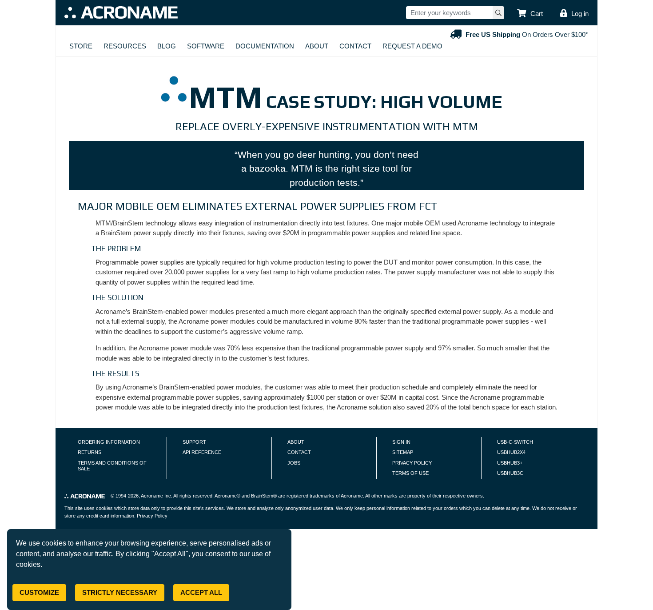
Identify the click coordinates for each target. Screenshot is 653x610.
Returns (89, 452)
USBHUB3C (510, 473)
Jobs (293, 463)
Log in (580, 13)
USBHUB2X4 (511, 452)
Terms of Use (410, 473)
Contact (355, 46)
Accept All (201, 592)
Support (194, 442)
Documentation (264, 46)
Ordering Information (109, 442)
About (316, 46)
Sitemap (402, 452)
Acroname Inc (156, 495)
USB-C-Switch (515, 442)
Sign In (401, 442)
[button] (530, 14)
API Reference (202, 452)
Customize (39, 592)
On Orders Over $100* (527, 34)
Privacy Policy (412, 463)
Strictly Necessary (119, 592)
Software (205, 46)
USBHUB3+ (509, 463)
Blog (166, 46)
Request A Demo (412, 46)
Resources (125, 46)
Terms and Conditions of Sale (112, 466)
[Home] (121, 12)
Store (80, 46)
